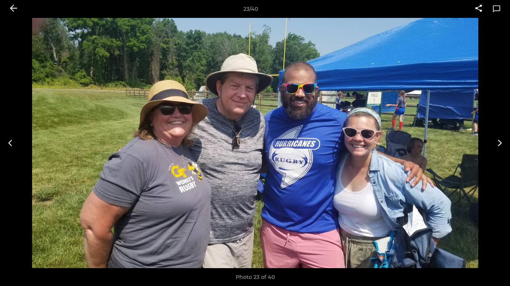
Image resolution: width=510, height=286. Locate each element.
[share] (478, 9)
